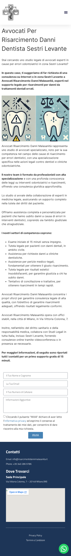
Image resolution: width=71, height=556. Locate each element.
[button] (66, 12)
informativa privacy (15, 421)
